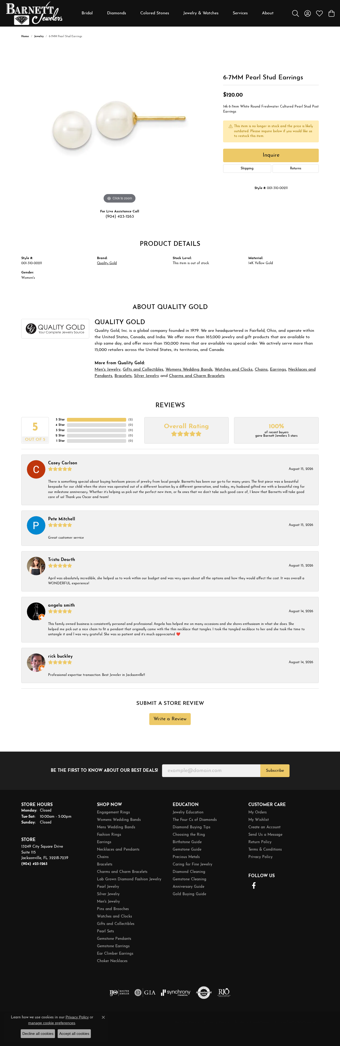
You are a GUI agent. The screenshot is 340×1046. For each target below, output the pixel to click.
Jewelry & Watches (201, 13)
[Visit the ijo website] (119, 992)
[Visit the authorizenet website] (204, 992)
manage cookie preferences (51, 1023)
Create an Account (264, 827)
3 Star (60, 430)
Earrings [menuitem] (104, 842)
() (130, 419)
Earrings (278, 369)
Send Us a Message (265, 835)
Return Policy (259, 842)
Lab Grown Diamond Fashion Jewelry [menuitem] (129, 879)
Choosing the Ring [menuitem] (189, 835)
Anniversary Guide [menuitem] (188, 887)
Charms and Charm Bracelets (197, 376)
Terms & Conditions (265, 850)
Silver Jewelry (146, 376)
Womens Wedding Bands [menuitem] (119, 820)
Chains (261, 369)
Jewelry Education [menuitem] (188, 812)
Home (25, 36)
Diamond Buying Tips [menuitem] (191, 827)
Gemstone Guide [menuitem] (187, 850)
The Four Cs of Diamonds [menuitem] (195, 820)
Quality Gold (107, 263)
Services (240, 13)
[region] (119, 125)
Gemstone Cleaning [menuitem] (189, 879)
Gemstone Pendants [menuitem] (114, 939)
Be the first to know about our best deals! (104, 771)
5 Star (60, 419)
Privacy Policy (260, 857)
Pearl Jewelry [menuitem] (108, 887)
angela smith (61, 605)
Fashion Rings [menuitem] (109, 835)
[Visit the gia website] (145, 992)
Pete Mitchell (61, 519)
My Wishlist (258, 820)
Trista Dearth (61, 560)
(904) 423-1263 (119, 217)
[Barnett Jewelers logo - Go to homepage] (34, 13)
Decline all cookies (37, 1033)
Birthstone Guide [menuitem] (187, 842)
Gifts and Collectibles (143, 369)
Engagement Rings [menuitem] (113, 812)
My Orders (257, 812)
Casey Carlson (62, 463)
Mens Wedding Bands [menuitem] (116, 827)
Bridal (87, 13)
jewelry (39, 36)
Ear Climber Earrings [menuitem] (115, 954)
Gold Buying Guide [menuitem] (189, 894)
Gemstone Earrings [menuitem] (113, 946)
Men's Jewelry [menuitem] (108, 902)
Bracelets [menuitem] (104, 865)
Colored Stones (154, 13)
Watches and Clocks (234, 369)
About (268, 13)
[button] (295, 13)
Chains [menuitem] (103, 857)
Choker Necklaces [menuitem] (112, 961)
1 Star (60, 441)
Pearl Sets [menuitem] (105, 931)
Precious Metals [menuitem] (186, 857)
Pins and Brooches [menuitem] (113, 909)
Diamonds (116, 13)
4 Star (60, 425)
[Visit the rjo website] (224, 992)
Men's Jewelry (108, 369)
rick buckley (60, 656)
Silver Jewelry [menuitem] (108, 894)
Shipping (247, 168)
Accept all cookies (74, 1033)
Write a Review (170, 719)
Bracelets (123, 376)
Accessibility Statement (295, 1022)
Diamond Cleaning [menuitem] (189, 872)
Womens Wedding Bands (188, 369)
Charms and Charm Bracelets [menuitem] (122, 872)
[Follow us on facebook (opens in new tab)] (253, 885)
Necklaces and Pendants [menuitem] (118, 850)
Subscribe (275, 771)
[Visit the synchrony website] (175, 992)
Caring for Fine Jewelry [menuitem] (192, 865)
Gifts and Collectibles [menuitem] (115, 924)
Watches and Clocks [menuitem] (114, 917)
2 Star (60, 435)
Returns (295, 168)
